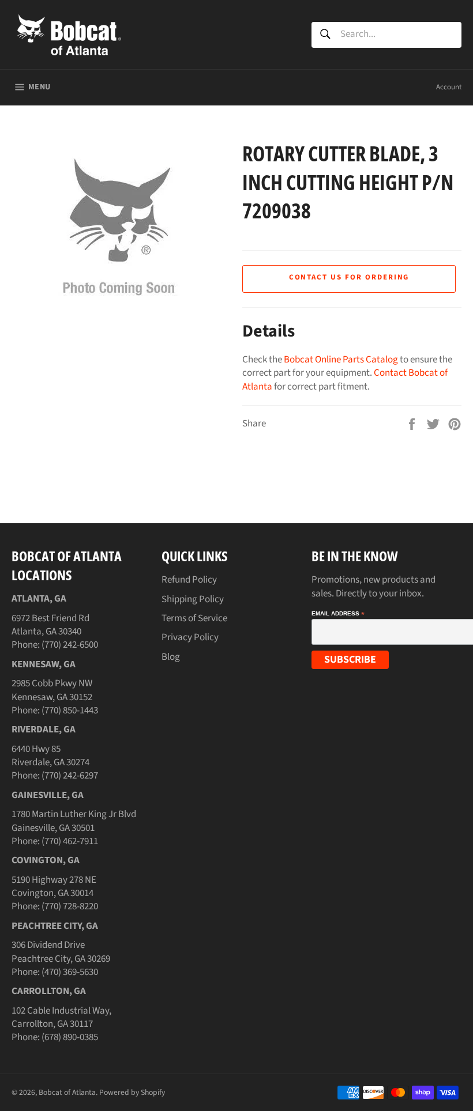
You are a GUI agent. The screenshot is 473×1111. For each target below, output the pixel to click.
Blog (171, 657)
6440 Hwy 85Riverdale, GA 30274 (50, 755)
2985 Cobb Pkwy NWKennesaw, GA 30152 (52, 690)
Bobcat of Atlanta (67, 1092)
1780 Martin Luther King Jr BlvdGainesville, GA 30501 (74, 820)
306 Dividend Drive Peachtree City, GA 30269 (61, 951)
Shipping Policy (193, 599)
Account (448, 87)
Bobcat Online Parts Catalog (341, 359)
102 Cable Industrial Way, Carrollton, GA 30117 (61, 1017)
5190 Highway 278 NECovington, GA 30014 (54, 886)
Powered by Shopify (132, 1092)
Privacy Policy (190, 637)
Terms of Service (194, 618)
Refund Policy (189, 580)
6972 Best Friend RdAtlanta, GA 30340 (50, 624)
